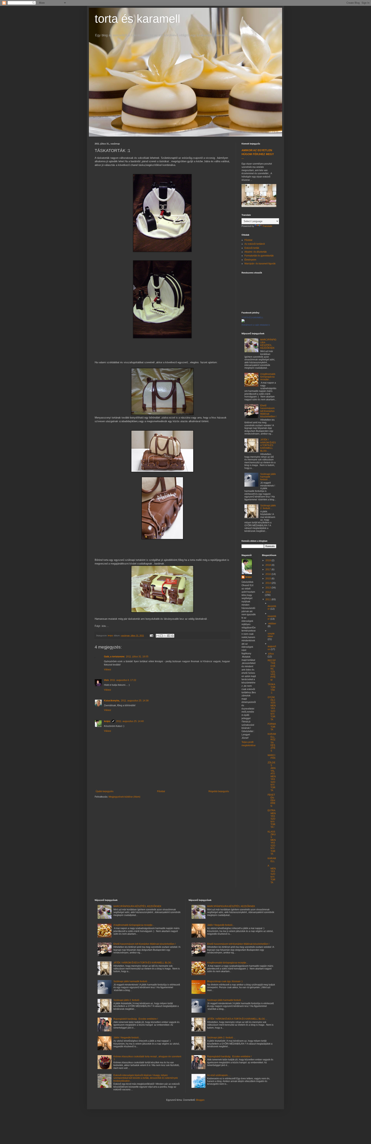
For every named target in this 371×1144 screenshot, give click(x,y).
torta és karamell (137, 18)
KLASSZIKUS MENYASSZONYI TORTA (272, 842)
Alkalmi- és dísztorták (255, 251)
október (272, 623)
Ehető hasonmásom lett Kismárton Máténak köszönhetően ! (268, 411)
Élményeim (250, 259)
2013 (268, 587)
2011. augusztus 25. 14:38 (135, 700)
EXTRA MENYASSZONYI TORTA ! (272, 818)
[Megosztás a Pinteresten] (172, 636)
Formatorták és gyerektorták (259, 255)
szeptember (271, 635)
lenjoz (107, 721)
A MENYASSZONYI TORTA (272, 874)
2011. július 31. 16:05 (137, 656)
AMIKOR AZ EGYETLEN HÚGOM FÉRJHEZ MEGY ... (258, 154)
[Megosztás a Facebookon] (169, 636)
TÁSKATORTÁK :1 (271, 688)
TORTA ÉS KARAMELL (252, 317)
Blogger (200, 1100)
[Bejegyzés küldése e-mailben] (151, 635)
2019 (268, 560)
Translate (267, 226)
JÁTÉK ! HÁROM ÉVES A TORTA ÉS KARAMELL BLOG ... (268, 445)
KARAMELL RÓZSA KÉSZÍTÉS (272, 742)
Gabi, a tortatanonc (114, 656)
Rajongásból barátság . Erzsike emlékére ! (135, 1019)
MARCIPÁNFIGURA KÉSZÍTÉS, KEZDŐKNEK (268, 343)
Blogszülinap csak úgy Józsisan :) (225, 981)
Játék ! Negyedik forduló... (126, 1037)
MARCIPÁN (271, 756)
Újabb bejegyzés (104, 791)
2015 (268, 578)
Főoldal (161, 791)
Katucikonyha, (112, 700)
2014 (268, 583)
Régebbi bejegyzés (218, 791)
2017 (268, 569)
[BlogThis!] (161, 636)
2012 (268, 592)
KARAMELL (272, 859)
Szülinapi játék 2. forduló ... (268, 507)
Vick (106, 680)
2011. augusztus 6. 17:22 (123, 680)
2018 (268, 565)
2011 (268, 599)
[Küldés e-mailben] (158, 636)
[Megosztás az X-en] (165, 636)
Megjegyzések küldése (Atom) (124, 796)
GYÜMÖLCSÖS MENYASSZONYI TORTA (272, 708)
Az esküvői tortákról (254, 244)
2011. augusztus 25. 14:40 (130, 721)
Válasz (107, 669)
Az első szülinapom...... (219, 1075)
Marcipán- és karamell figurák (260, 263)
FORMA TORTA (272, 727)
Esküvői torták (251, 248)
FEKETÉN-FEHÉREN (271, 800)
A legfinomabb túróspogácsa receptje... (267, 377)
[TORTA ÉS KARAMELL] (243, 321)
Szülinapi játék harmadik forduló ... (268, 477)
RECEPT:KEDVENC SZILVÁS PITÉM (272, 670)
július (271, 653)
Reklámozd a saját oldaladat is (256, 325)
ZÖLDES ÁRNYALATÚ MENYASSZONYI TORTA (272, 776)
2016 (268, 574)
